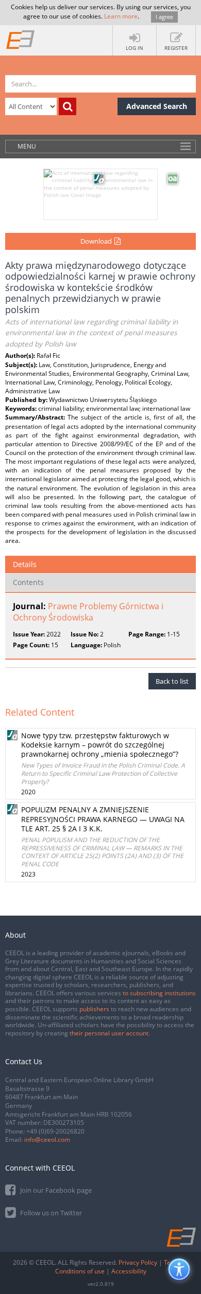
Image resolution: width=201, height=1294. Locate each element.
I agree (164, 17)
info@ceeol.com (47, 1139)
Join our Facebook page (55, 1190)
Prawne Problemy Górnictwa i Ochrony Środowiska (88, 612)
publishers (94, 1009)
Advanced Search (156, 106)
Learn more (121, 16)
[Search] (67, 106)
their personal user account (109, 1033)
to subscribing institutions (159, 993)
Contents (28, 582)
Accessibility (128, 1271)
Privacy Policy (138, 1262)
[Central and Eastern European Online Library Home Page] (20, 39)
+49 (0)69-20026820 (55, 1131)
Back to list (172, 681)
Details (25, 564)
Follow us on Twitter (50, 1212)
